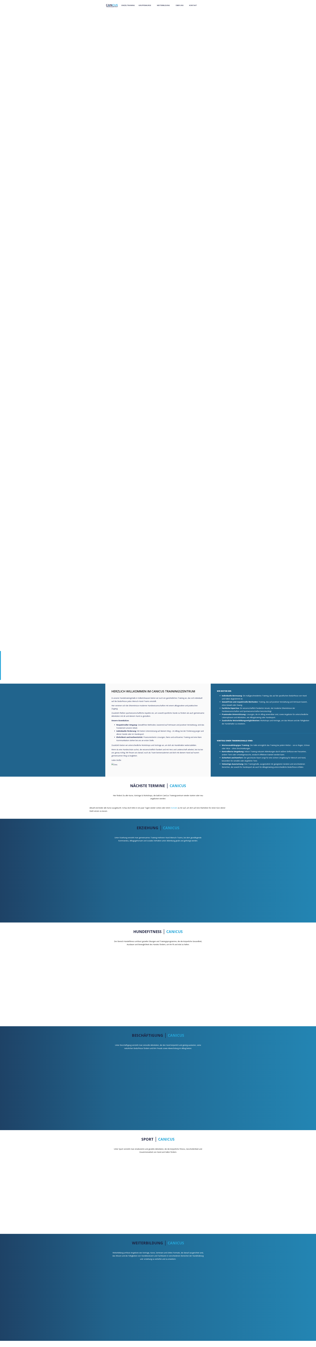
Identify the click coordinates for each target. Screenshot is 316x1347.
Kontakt (193, 5)
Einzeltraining (128, 5)
